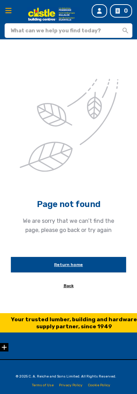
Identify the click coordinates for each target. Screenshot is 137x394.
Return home (68, 264)
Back (69, 285)
